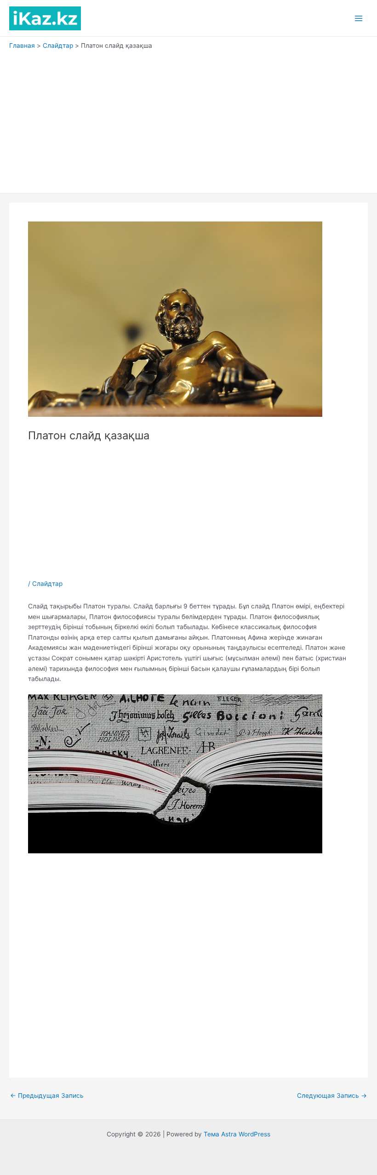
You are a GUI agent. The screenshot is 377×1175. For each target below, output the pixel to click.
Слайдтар (47, 583)
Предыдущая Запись (47, 1096)
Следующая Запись (332, 1096)
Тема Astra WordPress (237, 1134)
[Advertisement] (188, 119)
